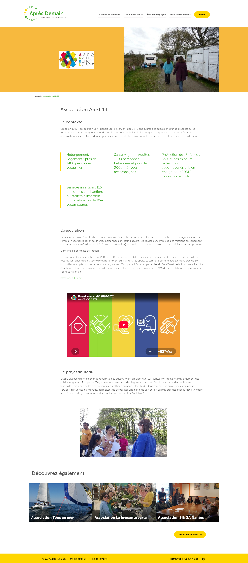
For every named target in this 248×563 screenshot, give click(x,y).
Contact (202, 14)
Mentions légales (79, 558)
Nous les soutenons (180, 14)
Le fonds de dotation (109, 14)
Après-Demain (58, 558)
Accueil (38, 96)
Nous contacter (100, 558)
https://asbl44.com (71, 278)
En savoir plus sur (60, 502)
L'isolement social (133, 14)
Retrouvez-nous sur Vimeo (184, 558)
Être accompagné (156, 14)
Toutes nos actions (188, 534)
